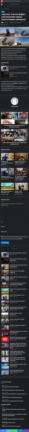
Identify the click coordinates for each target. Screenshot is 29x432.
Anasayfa (4, 8)
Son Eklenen (15, 248)
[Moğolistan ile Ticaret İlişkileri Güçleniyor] (21, 156)
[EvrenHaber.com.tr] (14, 4)
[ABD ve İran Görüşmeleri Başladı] (5, 327)
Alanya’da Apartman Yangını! (17, 319)
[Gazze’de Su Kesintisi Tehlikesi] (5, 303)
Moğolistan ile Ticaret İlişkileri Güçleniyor (20, 162)
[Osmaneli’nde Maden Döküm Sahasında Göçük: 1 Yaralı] (5, 372)
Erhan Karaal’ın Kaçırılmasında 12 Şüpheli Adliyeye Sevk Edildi (18, 307)
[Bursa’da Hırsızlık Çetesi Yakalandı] (4, 68)
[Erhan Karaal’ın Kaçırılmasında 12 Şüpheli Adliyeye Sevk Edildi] (5, 309)
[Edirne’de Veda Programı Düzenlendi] (5, 315)
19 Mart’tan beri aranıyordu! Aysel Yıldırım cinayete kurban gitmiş (18, 338)
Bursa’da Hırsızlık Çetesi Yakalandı (18, 67)
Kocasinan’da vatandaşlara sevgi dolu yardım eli (13, 1)
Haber (8, 8)
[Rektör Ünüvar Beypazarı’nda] (21, 186)
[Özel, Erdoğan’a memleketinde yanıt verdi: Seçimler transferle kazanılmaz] (5, 359)
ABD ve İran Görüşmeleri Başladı (18, 325)
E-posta (3, 226)
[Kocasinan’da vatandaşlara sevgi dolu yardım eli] (7, 156)
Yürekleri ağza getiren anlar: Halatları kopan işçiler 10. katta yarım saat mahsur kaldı (17, 353)
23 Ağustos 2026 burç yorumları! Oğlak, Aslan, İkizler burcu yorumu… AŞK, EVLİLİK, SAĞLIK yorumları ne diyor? (18, 345)
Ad (2, 221)
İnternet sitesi (4, 231)
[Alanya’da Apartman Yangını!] (5, 321)
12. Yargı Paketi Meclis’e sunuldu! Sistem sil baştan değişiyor (21, 178)
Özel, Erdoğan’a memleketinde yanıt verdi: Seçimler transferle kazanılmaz (17, 359)
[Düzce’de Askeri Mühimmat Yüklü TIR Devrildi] (4, 74)
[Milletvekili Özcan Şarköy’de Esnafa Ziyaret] (7, 171)
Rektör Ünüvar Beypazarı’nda (18, 192)
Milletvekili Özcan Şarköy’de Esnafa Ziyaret (7, 177)
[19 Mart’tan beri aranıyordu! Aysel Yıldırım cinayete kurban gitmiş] (5, 339)
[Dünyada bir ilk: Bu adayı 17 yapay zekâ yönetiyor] (5, 366)
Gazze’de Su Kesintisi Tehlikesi (17, 301)
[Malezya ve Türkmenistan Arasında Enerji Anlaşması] (5, 333)
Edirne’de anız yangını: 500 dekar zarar (6, 192)
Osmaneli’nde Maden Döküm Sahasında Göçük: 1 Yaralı (17, 371)
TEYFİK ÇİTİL (5, 22)
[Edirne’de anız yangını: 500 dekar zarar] (7, 186)
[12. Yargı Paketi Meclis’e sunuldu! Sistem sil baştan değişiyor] (21, 171)
